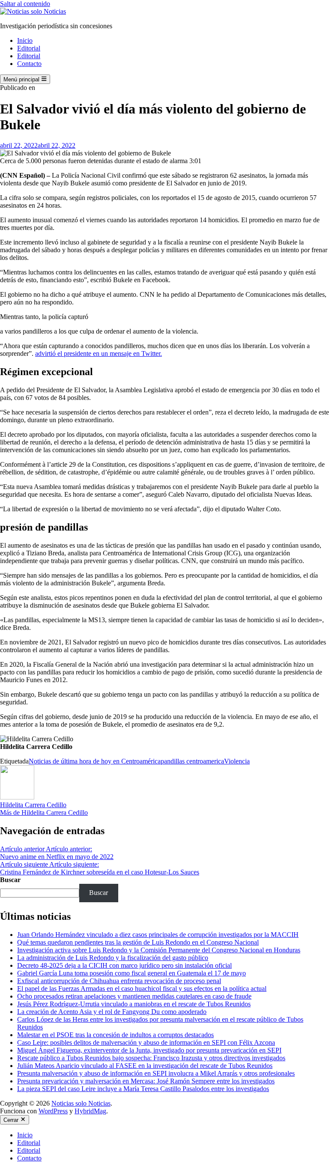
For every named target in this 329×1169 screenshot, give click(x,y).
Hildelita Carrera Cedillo (33, 804)
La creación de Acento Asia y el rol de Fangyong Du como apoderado (111, 1011)
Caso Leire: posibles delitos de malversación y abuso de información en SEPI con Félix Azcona (146, 1042)
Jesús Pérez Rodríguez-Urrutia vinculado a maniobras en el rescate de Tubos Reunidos (134, 1004)
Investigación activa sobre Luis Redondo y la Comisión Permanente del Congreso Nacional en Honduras (158, 950)
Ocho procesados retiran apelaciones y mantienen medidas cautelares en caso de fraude (134, 996)
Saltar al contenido (25, 3)
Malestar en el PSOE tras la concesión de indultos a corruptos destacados (115, 1034)
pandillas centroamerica (192, 761)
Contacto (29, 63)
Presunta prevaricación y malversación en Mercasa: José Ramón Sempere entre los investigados (146, 1081)
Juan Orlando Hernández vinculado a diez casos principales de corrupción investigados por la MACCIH (158, 934)
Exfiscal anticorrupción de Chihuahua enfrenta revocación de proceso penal (119, 980)
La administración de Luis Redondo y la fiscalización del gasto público (112, 957)
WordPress (53, 1111)
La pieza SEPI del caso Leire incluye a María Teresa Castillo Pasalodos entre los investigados (143, 1088)
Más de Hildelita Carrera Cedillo (44, 812)
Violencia (237, 761)
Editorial (28, 48)
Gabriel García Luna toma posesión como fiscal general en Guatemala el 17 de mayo (131, 973)
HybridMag (90, 1111)
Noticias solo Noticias (81, 1103)
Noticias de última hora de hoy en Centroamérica (95, 761)
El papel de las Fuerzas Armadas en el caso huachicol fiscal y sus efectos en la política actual (141, 988)
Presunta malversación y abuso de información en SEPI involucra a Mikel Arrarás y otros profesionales (156, 1073)
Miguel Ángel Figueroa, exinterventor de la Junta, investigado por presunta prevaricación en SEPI (149, 1050)
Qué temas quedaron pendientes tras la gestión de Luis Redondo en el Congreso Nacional (138, 942)
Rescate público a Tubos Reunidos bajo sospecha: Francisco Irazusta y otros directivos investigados (151, 1058)
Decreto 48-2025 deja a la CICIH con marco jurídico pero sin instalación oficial (124, 965)
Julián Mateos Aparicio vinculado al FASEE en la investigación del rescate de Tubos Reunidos (144, 1065)
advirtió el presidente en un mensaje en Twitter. (98, 353)
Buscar (10, 879)
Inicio (25, 40)
